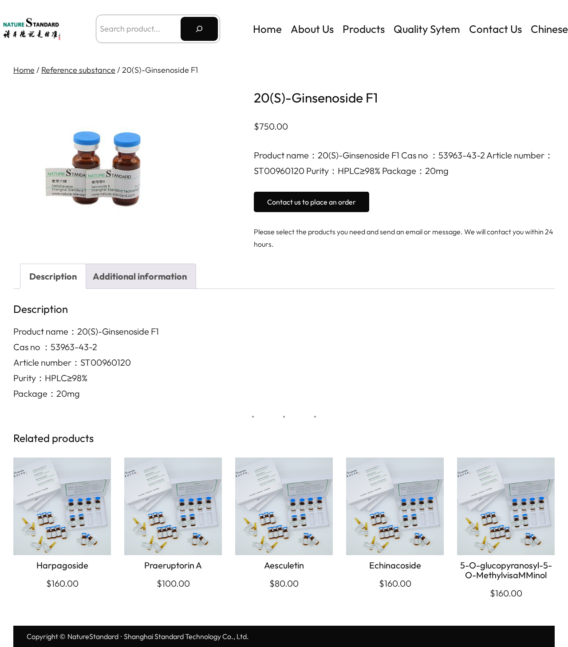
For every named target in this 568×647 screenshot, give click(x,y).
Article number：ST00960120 (72, 362)
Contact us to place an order (311, 201)
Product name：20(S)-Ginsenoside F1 (86, 331)
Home (267, 29)
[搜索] (199, 29)
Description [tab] (53, 276)
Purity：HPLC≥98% (50, 377)
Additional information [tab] (140, 276)
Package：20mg (46, 393)
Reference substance (78, 70)
